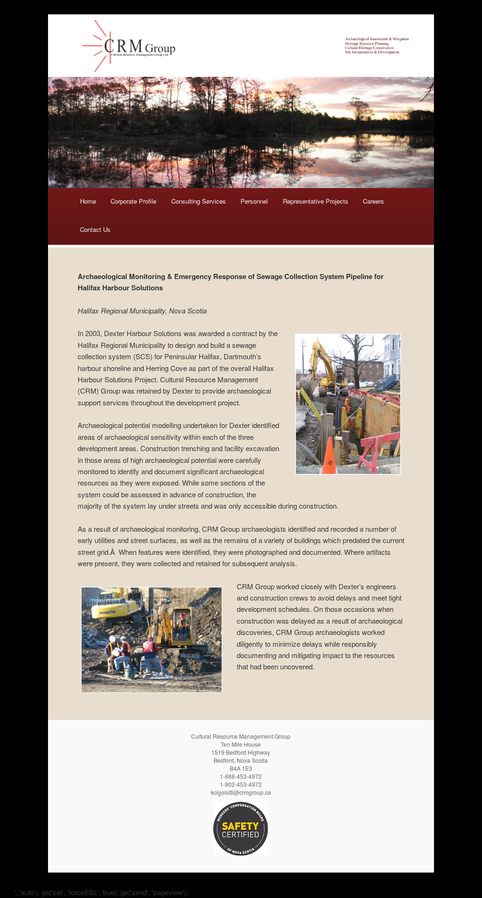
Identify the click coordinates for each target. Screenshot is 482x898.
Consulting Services (198, 201)
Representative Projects (315, 201)
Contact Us (95, 229)
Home (88, 201)
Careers (373, 201)
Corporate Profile (133, 201)
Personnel (254, 201)
